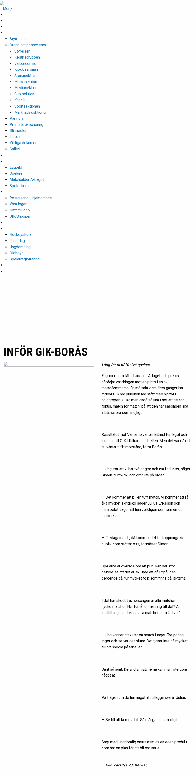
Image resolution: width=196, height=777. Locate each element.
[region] (98, 314)
